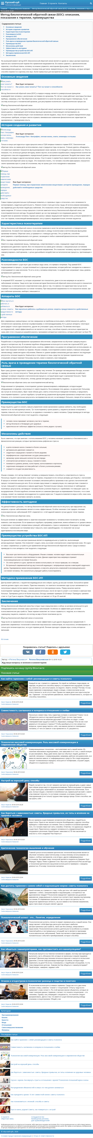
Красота (5, 1020)
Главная (43, 3)
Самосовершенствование (10, 704)
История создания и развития (17, 29)
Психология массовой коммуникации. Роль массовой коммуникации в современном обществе (39, 743)
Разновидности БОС (13, 34)
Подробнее (86, 703)
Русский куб (12, 2)
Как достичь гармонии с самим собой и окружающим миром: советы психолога (44, 885)
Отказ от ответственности (44, 1136)
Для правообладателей (40, 1120)
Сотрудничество (37, 1117)
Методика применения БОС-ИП (18, 53)
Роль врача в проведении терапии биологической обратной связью (32, 41)
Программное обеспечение (16, 39)
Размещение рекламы (40, 1119)
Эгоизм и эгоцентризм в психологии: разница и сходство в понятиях (38, 981)
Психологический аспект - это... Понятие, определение (30, 917)
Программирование (10, 1015)
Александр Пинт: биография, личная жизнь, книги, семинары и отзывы (46, 136)
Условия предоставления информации (16, 1136)
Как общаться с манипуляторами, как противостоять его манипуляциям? (41, 949)
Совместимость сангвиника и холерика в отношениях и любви (35, 710)
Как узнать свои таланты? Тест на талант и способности (39, 87)
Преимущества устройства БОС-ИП (19, 51)
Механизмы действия (14, 46)
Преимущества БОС (13, 44)
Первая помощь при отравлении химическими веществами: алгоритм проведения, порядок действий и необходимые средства (51, 186)
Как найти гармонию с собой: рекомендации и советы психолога (36, 678)
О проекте (52, 3)
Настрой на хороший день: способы (20, 780)
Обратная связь (7, 1119)
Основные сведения (14, 27)
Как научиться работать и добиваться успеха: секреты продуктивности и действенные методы (51, 310)
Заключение (11, 55)
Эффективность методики (16, 48)
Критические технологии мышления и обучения (27, 848)
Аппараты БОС (11, 36)
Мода (4, 1022)
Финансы (5, 1030)
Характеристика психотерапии (18, 32)
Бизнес (4, 1017)
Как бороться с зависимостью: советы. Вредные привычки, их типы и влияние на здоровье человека (45, 814)
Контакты (62, 3)
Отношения (6, 1025)
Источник (5, 639)
